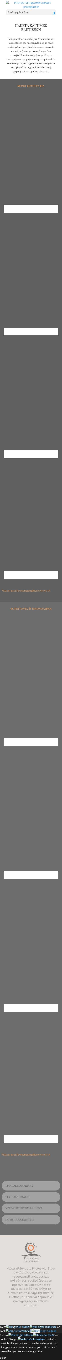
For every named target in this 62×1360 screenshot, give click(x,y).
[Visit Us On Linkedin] (20, 1335)
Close (3, 1357)
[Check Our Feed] (43, 1335)
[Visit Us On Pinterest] (18, 1331)
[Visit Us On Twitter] (17, 1326)
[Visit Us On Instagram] (31, 1339)
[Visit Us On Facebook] (42, 1326)
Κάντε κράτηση (31, 209)
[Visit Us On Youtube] (43, 1331)
